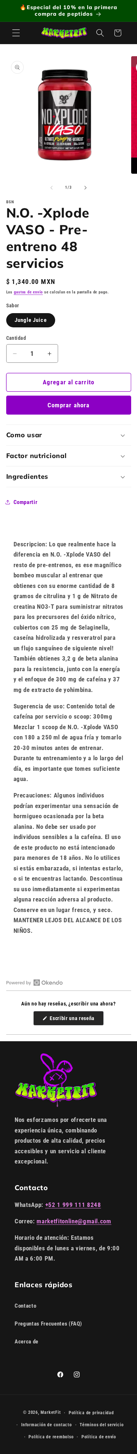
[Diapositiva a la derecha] (85, 188)
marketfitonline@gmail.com (74, 1221)
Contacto (25, 1306)
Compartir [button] (26, 502)
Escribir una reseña (76, 1020)
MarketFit (51, 1412)
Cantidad (16, 338)
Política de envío (98, 1436)
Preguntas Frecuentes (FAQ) (48, 1323)
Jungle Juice (31, 320)
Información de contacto (46, 1424)
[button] (16, 33)
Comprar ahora (68, 405)
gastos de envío (28, 292)
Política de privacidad (91, 1412)
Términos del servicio (101, 1424)
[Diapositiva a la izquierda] (51, 188)
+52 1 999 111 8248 (73, 1204)
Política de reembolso (50, 1436)
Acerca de (26, 1341)
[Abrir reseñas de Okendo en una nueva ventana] (34, 982)
